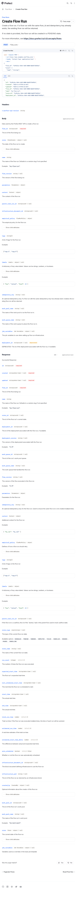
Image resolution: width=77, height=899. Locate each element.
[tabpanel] (38, 87)
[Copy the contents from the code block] (69, 50)
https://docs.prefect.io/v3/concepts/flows (42, 38)
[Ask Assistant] (72, 50)
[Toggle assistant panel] (71, 3)
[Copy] (72, 44)
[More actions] (74, 3)
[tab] (5, 76)
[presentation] (38, 61)
